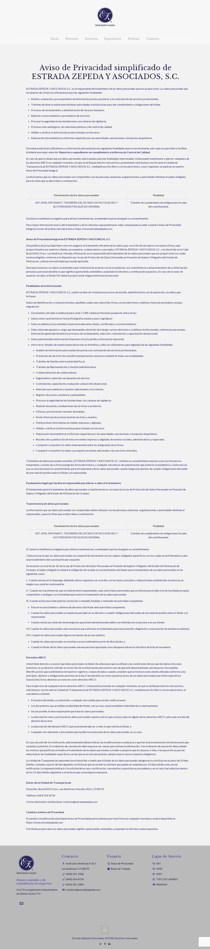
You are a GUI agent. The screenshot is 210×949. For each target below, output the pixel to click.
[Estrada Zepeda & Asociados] (105, 17)
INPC (159, 873)
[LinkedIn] (109, 943)
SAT (158, 863)
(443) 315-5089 (75, 884)
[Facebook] (105, 943)
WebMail (161, 884)
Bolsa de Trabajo (120, 868)
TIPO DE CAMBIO (167, 879)
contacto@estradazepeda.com (83, 889)
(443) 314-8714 (75, 879)
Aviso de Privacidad (122, 863)
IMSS (159, 868)
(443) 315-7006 (75, 873)
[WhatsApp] (100, 943)
